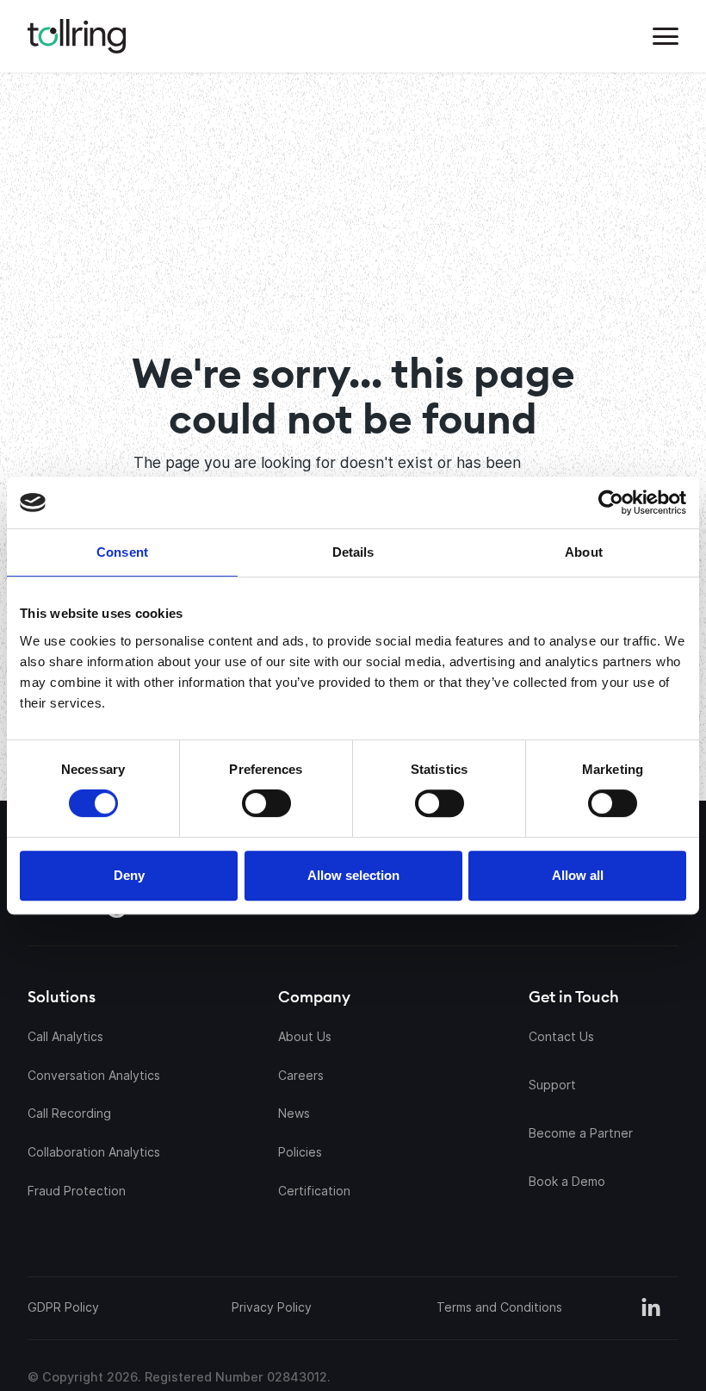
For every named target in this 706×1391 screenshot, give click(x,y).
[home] (77, 36)
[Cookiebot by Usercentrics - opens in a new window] (519, 502)
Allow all (578, 875)
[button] (665, 36)
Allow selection (353, 875)
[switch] (266, 803)
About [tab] (584, 552)
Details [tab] (353, 552)
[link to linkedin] (651, 1308)
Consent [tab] (122, 552)
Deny (129, 875)
